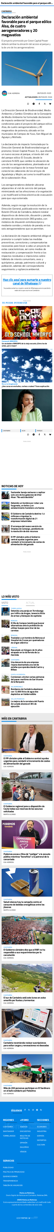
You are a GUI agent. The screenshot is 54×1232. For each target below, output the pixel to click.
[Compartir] (28, 104)
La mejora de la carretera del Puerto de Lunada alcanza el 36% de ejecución (27, 704)
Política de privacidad (13, 1172)
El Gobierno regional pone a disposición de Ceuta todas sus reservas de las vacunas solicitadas (24, 808)
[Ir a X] (29, 1110)
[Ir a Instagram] (33, 1110)
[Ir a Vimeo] (37, 1110)
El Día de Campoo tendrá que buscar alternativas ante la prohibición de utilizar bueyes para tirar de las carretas (27, 626)
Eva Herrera (14, 93)
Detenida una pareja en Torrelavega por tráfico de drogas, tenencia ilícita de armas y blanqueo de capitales (28, 613)
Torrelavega (9, 1136)
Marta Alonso (10, 814)
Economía (42, 1127)
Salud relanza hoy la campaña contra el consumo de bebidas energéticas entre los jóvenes (24, 904)
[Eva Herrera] (4, 93)
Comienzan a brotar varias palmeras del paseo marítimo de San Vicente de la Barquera (27, 679)
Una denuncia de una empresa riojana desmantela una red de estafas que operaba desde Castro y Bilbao (27, 665)
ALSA (23, 430)
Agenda (24, 1127)
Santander (8, 1131)
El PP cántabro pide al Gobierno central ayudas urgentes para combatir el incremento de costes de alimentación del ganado (28, 540)
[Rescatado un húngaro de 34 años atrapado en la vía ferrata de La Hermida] (6, 651)
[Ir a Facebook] (25, 1110)
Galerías (24, 1147)
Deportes (41, 1140)
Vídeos (23, 1152)
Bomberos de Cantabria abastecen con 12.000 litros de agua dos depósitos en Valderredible (27, 691)
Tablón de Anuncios (12, 1185)
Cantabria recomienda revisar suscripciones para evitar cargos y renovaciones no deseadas (26, 1044)
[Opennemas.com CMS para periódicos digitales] (27, 1218)
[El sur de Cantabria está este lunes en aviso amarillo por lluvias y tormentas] (27, 978)
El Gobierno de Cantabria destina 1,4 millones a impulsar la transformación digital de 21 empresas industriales (28, 517)
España (40, 1136)
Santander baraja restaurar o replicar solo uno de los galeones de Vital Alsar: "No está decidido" (28, 495)
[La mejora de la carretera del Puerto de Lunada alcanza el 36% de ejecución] (6, 702)
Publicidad (8, 1167)
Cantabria (7, 11)
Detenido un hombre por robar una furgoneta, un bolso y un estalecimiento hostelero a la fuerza (27, 505)
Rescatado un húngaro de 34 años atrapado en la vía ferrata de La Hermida (26, 652)
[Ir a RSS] (41, 1110)
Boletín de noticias (25, 1137)
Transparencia (10, 1181)
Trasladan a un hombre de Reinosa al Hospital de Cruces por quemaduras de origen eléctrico (28, 640)
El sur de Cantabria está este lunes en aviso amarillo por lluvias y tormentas (25, 999)
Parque (39, 430)
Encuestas (25, 1131)
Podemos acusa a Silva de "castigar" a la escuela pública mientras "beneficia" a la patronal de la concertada (27, 856)
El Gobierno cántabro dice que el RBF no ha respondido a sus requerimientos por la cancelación (24, 952)
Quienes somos (10, 1176)
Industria (41, 1131)
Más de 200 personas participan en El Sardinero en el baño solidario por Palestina (27, 1089)
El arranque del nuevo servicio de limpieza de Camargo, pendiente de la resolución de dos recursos (27, 529)
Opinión (23, 1143)
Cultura (41, 1145)
